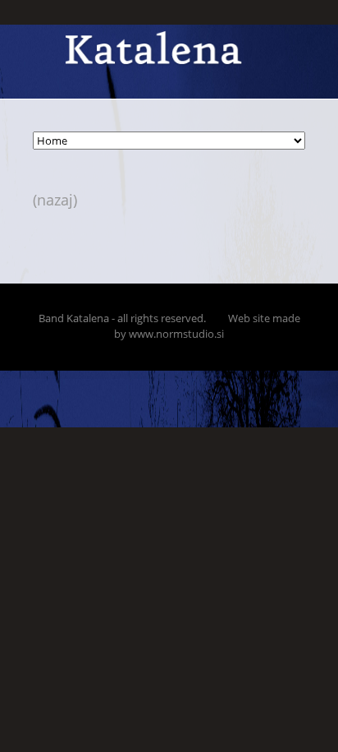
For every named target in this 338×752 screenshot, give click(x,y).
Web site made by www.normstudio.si (207, 326)
